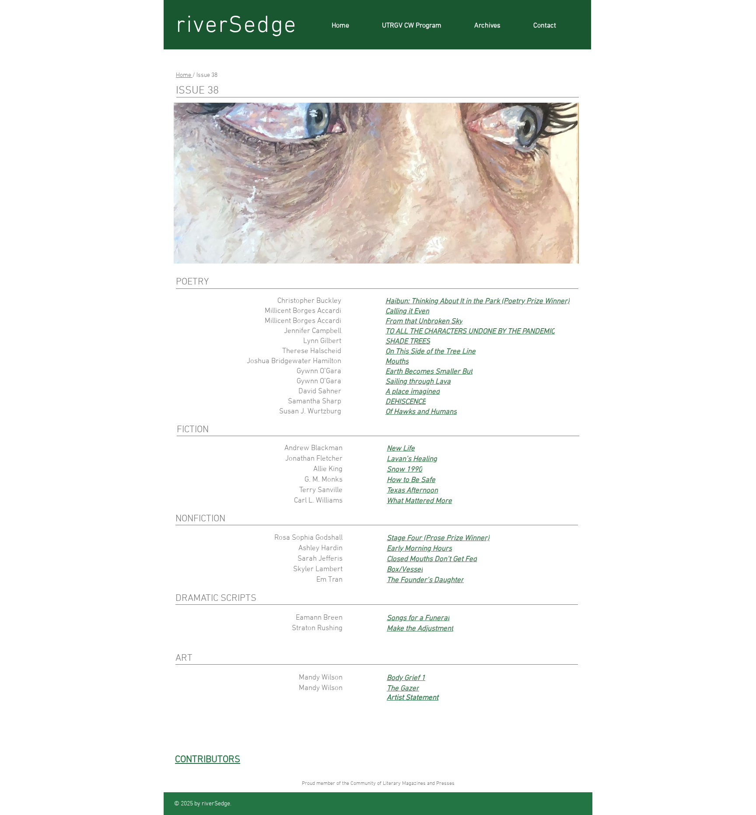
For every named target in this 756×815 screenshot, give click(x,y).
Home (184, 75)
